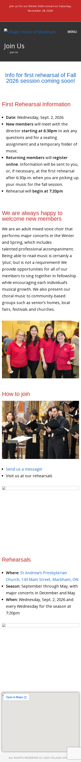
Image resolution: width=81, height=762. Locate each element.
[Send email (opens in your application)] (45, 15)
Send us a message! (24, 469)
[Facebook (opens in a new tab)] (36, 15)
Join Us (14, 52)
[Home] (5, 52)
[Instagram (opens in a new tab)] (41, 15)
